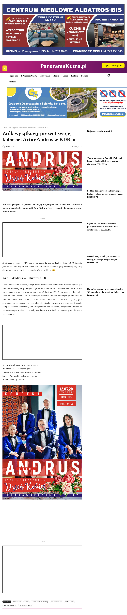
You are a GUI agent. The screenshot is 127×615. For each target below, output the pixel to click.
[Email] (22, 196)
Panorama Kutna (56, 602)
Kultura (4, 127)
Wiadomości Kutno (9, 605)
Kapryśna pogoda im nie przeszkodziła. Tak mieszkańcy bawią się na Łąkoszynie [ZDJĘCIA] (105, 292)
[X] (10, 196)
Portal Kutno (69, 602)
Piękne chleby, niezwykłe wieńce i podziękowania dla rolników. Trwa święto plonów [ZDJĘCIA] (103, 226)
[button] (6, 30)
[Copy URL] (27, 196)
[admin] (4, 146)
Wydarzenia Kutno (25, 605)
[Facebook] (4, 68)
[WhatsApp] (16, 196)
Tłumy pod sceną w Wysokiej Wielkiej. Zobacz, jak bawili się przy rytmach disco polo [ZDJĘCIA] (104, 161)
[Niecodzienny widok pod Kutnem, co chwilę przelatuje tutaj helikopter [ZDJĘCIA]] (106, 244)
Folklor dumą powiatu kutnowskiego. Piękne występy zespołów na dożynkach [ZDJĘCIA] (105, 194)
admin (13, 147)
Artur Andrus (17, 602)
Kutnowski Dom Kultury (40, 602)
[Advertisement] (42, 240)
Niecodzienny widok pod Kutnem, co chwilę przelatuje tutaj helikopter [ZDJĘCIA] (103, 259)
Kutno (26, 602)
